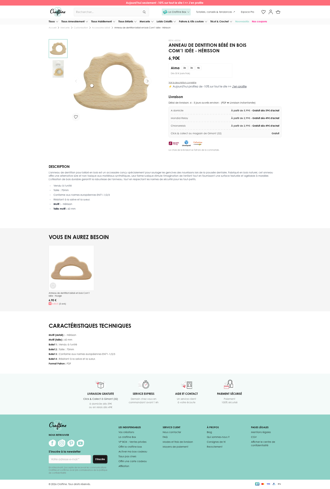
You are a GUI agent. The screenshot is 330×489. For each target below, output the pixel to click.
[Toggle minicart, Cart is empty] (278, 11)
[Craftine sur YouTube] (80, 443)
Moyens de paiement (175, 446)
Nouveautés (242, 21)
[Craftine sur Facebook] (52, 443)
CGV (254, 436)
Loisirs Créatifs (164, 21)
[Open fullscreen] (112, 81)
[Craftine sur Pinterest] (71, 443)
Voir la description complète (182, 82)
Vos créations (126, 432)
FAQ (165, 436)
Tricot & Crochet (219, 21)
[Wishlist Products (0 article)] (263, 11)
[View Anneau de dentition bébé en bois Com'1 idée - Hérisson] (58, 48)
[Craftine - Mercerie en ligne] (58, 12)
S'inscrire (100, 459)
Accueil (52, 27)
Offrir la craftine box (130, 446)
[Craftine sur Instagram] (61, 443)
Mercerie (145, 21)
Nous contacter (172, 432)
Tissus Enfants (125, 21)
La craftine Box (127, 436)
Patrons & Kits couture (191, 21)
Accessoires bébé (101, 27)
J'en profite (196, 3)
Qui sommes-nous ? (218, 436)
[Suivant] (147, 81)
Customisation (81, 27)
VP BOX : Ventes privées (132, 441)
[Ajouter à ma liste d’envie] (76, 117)
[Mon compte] (270, 11)
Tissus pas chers (127, 456)
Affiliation (123, 466)
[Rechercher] (144, 12)
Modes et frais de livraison (178, 441)
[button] (176, 11)
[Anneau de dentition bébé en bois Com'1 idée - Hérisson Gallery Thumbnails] (58, 58)
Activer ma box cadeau (132, 451)
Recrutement (214, 446)
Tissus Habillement (101, 21)
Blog (209, 432)
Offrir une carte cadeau (132, 461)
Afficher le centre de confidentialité (263, 443)
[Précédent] (76, 81)
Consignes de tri (216, 441)
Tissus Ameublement (73, 21)
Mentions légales (261, 432)
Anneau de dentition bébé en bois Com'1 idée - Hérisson (142, 27)
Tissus (52, 21)
